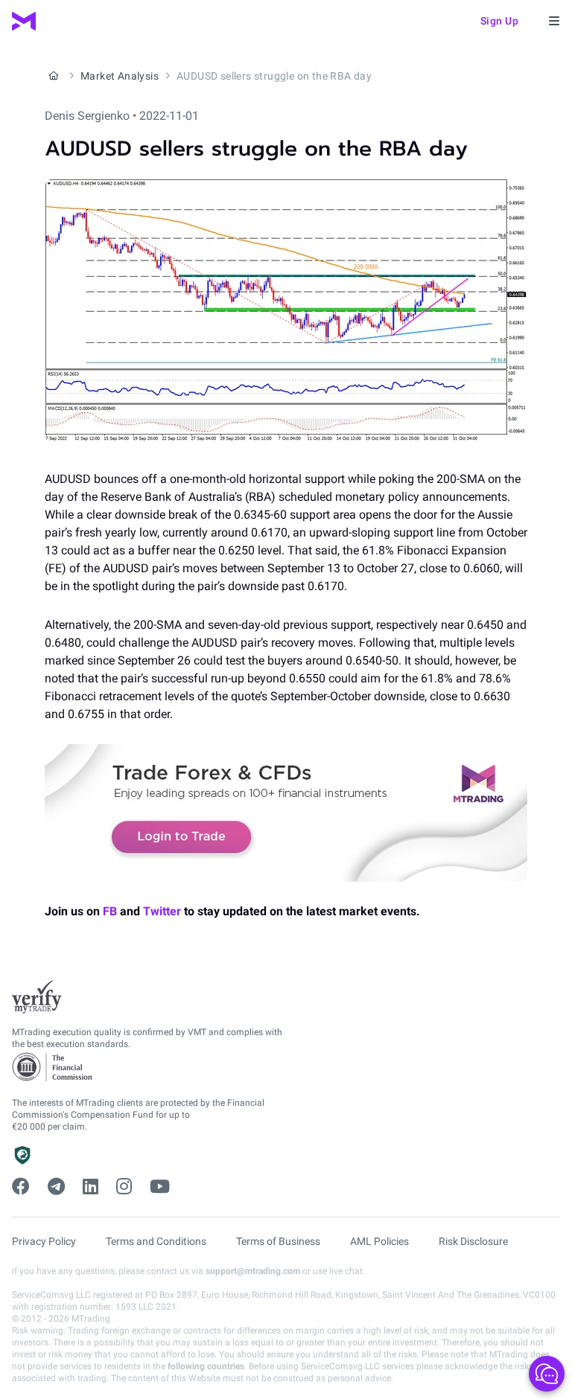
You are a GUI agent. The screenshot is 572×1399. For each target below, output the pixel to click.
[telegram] (56, 1186)
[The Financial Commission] (53, 1067)
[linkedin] (90, 1186)
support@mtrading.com (253, 1271)
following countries (206, 1366)
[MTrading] (24, 21)
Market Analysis (119, 76)
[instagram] (124, 1186)
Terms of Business (278, 1241)
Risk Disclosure (473, 1241)
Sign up (499, 21)
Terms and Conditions (156, 1241)
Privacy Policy (44, 1241)
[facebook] (21, 1186)
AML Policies (379, 1241)
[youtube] (160, 1186)
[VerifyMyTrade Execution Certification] (37, 997)
